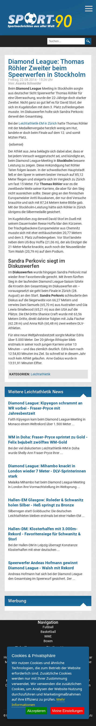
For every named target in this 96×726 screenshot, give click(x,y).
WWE (48, 636)
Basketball (48, 632)
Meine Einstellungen (67, 711)
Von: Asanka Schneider (24, 83)
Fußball (48, 627)
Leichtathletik (40, 374)
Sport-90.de (39, 20)
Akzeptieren (36, 711)
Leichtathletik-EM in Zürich (38, 123)
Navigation (48, 622)
